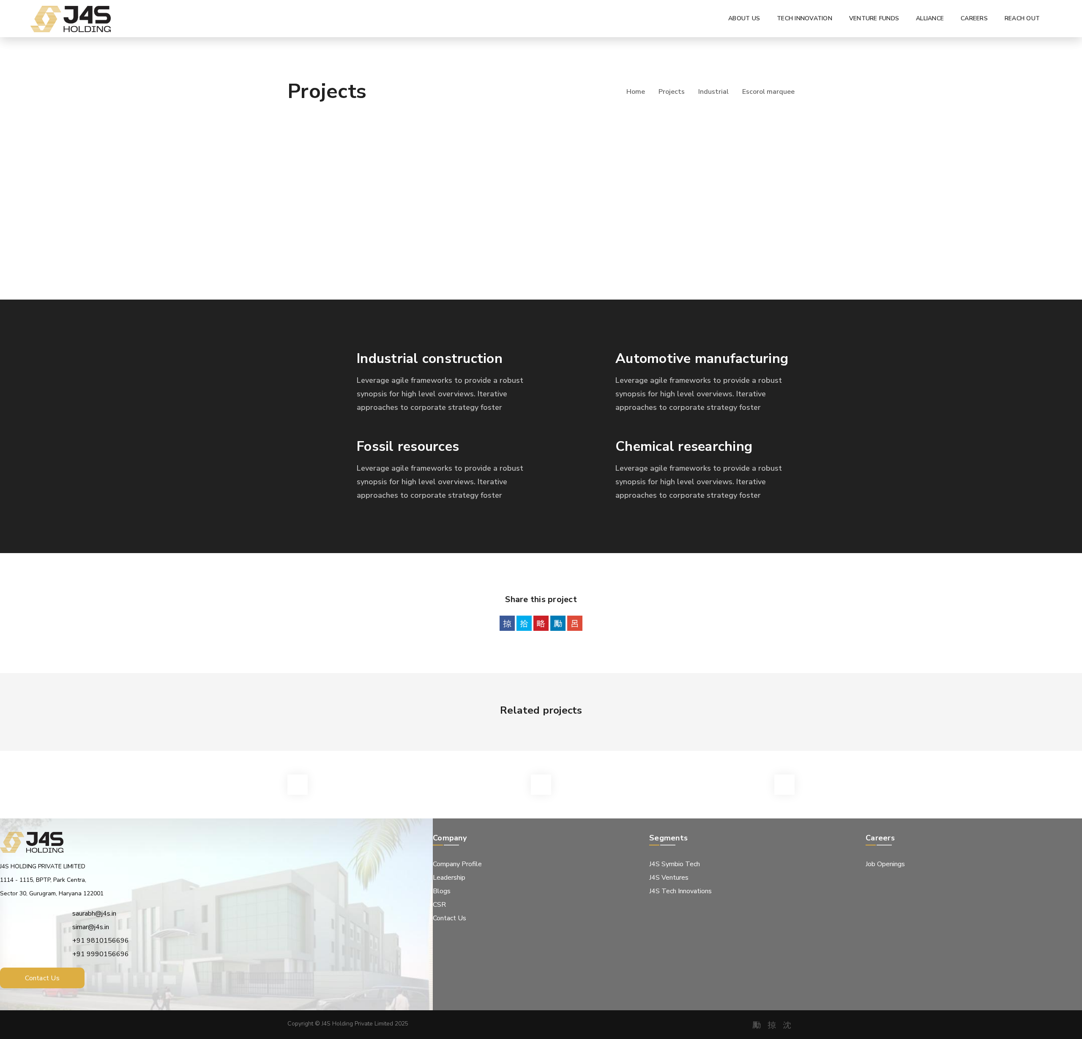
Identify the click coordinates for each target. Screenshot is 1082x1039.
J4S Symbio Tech (674, 864)
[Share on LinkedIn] (558, 623)
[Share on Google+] (574, 623)
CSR (439, 904)
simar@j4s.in (90, 927)
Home (635, 91)
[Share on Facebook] (507, 623)
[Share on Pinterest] (541, 623)
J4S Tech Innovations (680, 891)
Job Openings (885, 864)
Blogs (442, 891)
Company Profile (457, 864)
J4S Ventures (669, 877)
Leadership (449, 877)
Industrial (713, 91)
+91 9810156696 (100, 940)
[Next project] (784, 784)
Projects (671, 91)
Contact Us (449, 918)
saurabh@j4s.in (94, 913)
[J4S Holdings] (70, 18)
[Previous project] (297, 784)
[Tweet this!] (524, 623)
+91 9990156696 (100, 954)
